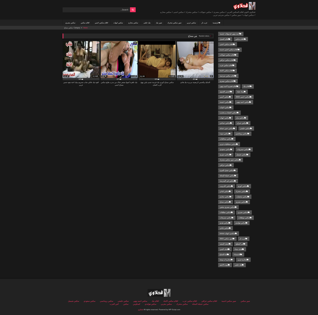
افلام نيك (246, 86)
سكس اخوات (225, 107)
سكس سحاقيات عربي (228, 144)
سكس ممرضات (226, 218)
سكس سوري (225, 155)
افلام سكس (85, 23)
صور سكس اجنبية (228, 301)
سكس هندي (224, 223)
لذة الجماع (223, 254)
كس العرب (114, 304)
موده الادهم (224, 265)
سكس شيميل (241, 155)
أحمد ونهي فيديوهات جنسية (229, 34)
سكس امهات (118, 23)
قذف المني (224, 249)
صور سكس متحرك (174, 23)
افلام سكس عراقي (227, 60)
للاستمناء (237, 254)
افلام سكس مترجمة (227, 76)
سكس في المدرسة (227, 181)
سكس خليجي (245, 128)
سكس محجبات (241, 197)
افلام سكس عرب (226, 65)
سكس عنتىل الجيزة (227, 170)
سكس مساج (224, 202)
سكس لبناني (224, 191)
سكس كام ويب (225, 186)
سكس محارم (133, 23)
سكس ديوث (224, 134)
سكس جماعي (225, 123)
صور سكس (245, 301)
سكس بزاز (240, 118)
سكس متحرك (241, 191)
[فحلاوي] (244, 6)
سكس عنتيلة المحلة (227, 176)
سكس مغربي (243, 212)
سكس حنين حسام (226, 128)
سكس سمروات (243, 149)
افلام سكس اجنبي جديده (229, 50)
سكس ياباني (224, 228)
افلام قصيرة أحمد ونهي (228, 86)
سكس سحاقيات (226, 139)
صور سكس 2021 (226, 239)
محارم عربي (242, 260)
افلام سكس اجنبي (101, 23)
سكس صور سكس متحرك (229, 160)
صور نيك (159, 23)
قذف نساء (238, 249)
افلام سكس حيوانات (227, 55)
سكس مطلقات (225, 212)
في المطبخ (239, 244)
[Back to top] (310, 307)
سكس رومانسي (241, 134)
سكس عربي (191, 23)
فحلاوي (140, 310)
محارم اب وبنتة (225, 260)
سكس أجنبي (224, 97)
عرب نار (204, 23)
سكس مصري (70, 23)
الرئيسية (216, 23)
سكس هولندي (240, 223)
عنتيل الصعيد (224, 244)
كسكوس (136, 304)
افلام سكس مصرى (227, 81)
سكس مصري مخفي (227, 207)
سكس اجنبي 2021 (243, 97)
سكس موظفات (244, 218)
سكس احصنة (225, 102)
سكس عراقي (225, 165)
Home (85, 28)
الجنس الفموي (225, 92)
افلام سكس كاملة (226, 71)
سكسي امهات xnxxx (227, 233)
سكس (125, 304)
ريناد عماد (240, 92)
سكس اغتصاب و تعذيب (228, 113)
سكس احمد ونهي (242, 102)
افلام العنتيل (224, 39)
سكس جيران (241, 123)
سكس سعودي (225, 149)
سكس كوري (242, 186)
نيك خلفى (147, 23)
